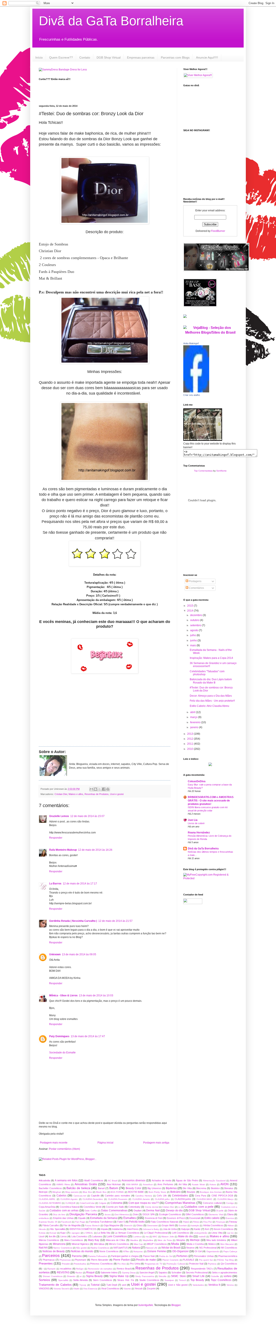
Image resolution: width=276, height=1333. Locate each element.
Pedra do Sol (165, 1256)
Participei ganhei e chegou (125, 1256)
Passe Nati (149, 1256)
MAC (155, 1236)
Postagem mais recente (53, 1142)
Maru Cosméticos (73, 1240)
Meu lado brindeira (216, 1240)
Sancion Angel (147, 1272)
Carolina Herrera (143, 1195)
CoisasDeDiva (196, 781)
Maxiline (134, 1240)
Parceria (77, 1256)
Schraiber (176, 1272)
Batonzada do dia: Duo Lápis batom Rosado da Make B (211, 681)
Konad (53, 1233)
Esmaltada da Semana (103, 1218)
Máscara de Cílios (115, 1240)
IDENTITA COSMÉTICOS (82, 1229)
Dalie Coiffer (91, 1210)
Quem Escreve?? (61, 57)
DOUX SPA (149, 1214)
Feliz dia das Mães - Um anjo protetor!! (212, 700)
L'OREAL (88, 1233)
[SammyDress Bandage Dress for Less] (63, 69)
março (194, 717)
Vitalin (76, 1288)
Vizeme (127, 1288)
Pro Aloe (121, 1264)
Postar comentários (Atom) (64, 1148)
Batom (113, 1188)
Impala (104, 1229)
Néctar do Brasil (171, 1247)
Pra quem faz (206, 1260)
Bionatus (228, 1188)
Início (39, 57)
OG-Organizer (180, 1251)
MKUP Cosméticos (157, 1244)
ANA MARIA (132, 1184)
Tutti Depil (111, 1285)
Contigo (230, 1203)
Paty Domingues (59, 1036)
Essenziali (194, 1218)
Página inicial (105, 1142)
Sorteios (44, 1280)
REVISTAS (63, 1272)
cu (179, 1207)
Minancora (59, 1243)
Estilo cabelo (212, 1218)
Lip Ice (230, 1233)
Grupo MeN (168, 1225)
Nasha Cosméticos (100, 1248)
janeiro (194, 727)
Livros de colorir (196, 823)
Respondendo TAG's (202, 1268)
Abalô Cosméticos (93, 1180)
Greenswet (152, 1225)
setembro (196, 625)
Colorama (116, 1202)
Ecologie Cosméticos (170, 1214)
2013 (190, 733)
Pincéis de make (146, 1259)
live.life (52, 1236)
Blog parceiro (72, 1192)
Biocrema (201, 1188)
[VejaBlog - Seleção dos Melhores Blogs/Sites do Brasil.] (210, 329)
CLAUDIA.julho (162, 1199)
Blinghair (56, 1192)
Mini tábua (99, 1244)
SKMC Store (178, 1276)
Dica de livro (59, 1214)
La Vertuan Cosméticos (127, 1232)
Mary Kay (93, 1240)
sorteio (228, 1276)
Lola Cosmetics (79, 1236)
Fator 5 (121, 1221)
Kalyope (185, 1229)
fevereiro (195, 722)
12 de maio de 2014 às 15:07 (87, 816)
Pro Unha (135, 1263)
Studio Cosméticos (149, 1280)
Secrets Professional (197, 1272)
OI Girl (198, 1251)
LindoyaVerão (200, 1233)
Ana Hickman (114, 1184)
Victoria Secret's (61, 1288)
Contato (84, 57)
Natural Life (151, 1248)
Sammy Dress (129, 1272)
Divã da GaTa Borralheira (111, 21)
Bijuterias (171, 1188)
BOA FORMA (117, 1192)
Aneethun (148, 1184)
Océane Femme (156, 1251)
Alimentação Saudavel (214, 1180)
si (81, 1276)
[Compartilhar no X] (99, 789)
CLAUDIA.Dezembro (93, 1199)
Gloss (139, 1225)
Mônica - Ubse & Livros (63, 995)
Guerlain (183, 1225)
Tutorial (95, 1284)
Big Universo (154, 1188)
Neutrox (190, 1247)
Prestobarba (80, 1264)
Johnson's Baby (151, 1229)
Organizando (212, 1251)
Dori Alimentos (122, 1214)
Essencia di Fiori (153, 1218)
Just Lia (193, 820)
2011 (190, 743)
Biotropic (43, 1192)
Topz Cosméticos (221, 1280)
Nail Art (43, 1247)
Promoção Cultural (175, 1264)
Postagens (194, 581)
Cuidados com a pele (198, 1206)
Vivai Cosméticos (110, 1288)
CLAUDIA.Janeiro (141, 1199)
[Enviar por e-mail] (91, 789)
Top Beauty (197, 1280)
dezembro (196, 615)
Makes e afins (76, 794)
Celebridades (180, 1195)
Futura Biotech (92, 1225)
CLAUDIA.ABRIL (47, 1199)
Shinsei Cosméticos (52, 1276)
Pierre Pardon (121, 1259)
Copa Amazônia (47, 1207)
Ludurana (97, 1236)
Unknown (55, 954)
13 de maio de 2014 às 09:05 (79, 954)
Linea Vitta (217, 1232)
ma (147, 1236)
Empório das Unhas (63, 1218)
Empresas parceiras (140, 57)
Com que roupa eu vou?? (144, 1202)
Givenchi (128, 1225)
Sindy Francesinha (144, 1276)
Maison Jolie (168, 1236)
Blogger (175, 1305)
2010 (190, 748)
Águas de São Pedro (187, 1180)
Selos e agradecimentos (224, 1272)
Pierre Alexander (99, 1259)
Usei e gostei (117, 794)
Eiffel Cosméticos (195, 1214)
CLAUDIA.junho (183, 1199)
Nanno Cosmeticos (62, 1248)
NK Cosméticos (229, 1247)
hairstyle (195, 1225)
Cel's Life (162, 1195)
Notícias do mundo (82, 1251)
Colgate (103, 1203)
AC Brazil (112, 1180)
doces (108, 1214)
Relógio (80, 1269)
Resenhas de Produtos (97, 794)
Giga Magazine (111, 1225)
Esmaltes (129, 1218)
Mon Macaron (227, 1244)
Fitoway (233, 1221)
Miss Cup (138, 1244)
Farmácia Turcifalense (101, 1221)
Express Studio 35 (48, 1222)
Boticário (175, 1191)
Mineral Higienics (80, 1244)
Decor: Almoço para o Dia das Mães (211, 695)
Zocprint (151, 1288)
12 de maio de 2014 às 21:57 (115, 920)
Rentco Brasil (124, 1268)
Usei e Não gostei (178, 1285)
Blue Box (87, 1192)
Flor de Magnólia (72, 1225)
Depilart (138, 1210)
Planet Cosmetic (170, 1260)
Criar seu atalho (191, 395)
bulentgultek (145, 1305)
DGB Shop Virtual (109, 57)
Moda (175, 1243)
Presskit (66, 1264)
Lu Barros (55, 883)
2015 (190, 605)
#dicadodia (44, 1180)
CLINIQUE (70, 1203)
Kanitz (197, 1229)
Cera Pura (200, 1195)
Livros (63, 1236)
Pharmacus (49, 1259)
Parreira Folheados (97, 1256)
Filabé (186, 1222)
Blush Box (101, 1192)
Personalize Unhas (204, 1256)
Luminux (137, 1236)
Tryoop (82, 1285)
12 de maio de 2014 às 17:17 (80, 883)
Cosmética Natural (69, 1207)
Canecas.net (80, 1195)
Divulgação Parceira (83, 1214)
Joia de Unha (170, 1229)
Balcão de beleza (78, 1188)
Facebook (66, 1222)
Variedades (198, 1285)
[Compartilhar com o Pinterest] (108, 789)
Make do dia (185, 1236)
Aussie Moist (198, 1184)
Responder (55, 837)
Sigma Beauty (94, 1276)
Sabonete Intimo (109, 1272)
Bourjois (191, 1192)
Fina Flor (207, 1222)
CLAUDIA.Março (225, 1199)
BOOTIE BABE (136, 1192)
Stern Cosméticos (102, 1280)
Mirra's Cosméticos (119, 1244)
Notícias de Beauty (53, 1251)
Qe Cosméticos (229, 1263)
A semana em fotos (66, 1180)
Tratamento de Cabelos (55, 1284)
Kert (207, 1229)
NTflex (126, 1251)
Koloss (42, 1233)
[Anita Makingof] (196, 391)
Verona (230, 1285)
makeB (202, 1236)
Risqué (90, 1272)
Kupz (63, 1232)
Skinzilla (162, 1276)
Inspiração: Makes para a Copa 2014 (211, 657)
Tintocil (182, 1280)
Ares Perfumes (165, 1184)
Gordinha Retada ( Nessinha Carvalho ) (73, 920)
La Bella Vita (103, 1232)
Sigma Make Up (119, 1276)
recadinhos (66, 1268)
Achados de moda (161, 1180)
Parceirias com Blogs (175, 57)
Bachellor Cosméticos (50, 1188)
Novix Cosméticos (109, 1251)
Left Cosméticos (180, 1232)
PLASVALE (188, 1259)
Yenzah (139, 1288)
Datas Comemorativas (114, 1210)
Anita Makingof (191, 343)
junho (194, 640)
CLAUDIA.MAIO (204, 1199)
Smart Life (198, 1276)
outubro (195, 620)
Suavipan (169, 1280)
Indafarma (117, 1229)
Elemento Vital (216, 1214)
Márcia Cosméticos (49, 1240)
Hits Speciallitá (57, 1229)
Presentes (46, 1263)
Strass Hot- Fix (125, 1280)
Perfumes (182, 1256)
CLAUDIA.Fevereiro (117, 1199)
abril (193, 712)
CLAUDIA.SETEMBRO (50, 1203)
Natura (136, 1247)
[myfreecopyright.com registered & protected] (210, 878)
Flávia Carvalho (50, 1225)
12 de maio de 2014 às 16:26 (95, 849)
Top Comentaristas (203, 471)
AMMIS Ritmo (63, 1184)
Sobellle (215, 1276)
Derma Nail (153, 1210)
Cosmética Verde (92, 1207)
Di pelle (220, 1210)
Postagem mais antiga (156, 1142)
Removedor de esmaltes (100, 1269)
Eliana (230, 1214)
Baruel (101, 1188)
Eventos (230, 1218)
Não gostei (81, 1248)
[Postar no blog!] (95, 789)
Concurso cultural (212, 1203)
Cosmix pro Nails (115, 1207)
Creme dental (151, 1207)
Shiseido (71, 1276)
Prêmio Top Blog (225, 1260)
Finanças (220, 1222)
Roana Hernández (199, 832)
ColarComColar (87, 1203)
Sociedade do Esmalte (62, 1052)
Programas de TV (153, 1264)
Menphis (180, 1240)
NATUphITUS (120, 1247)
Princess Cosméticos (101, 1263)
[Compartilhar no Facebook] (104, 789)
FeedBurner (218, 231)
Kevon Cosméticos (224, 1229)
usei (124, 1285)
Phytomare (80, 1259)
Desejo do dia (174, 1210)
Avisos (212, 1184)
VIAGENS (44, 1288)
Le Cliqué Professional (156, 1232)
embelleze (44, 1218)
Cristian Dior (61, 794)
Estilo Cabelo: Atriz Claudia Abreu (209, 705)
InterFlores (133, 1229)
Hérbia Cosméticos (213, 1225)
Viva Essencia (90, 1288)
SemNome (221, 471)
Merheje (195, 1240)
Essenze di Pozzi (176, 1218)
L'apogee (75, 1233)
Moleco (212, 1244)
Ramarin (51, 1269)
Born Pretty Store (157, 1192)
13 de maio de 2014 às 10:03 (96, 995)
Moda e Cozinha (195, 1244)
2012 (190, 738)
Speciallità (63, 1280)
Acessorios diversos (133, 1180)
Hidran (230, 1225)
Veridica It (214, 1284)
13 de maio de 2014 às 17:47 (88, 1036)
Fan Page (80, 1222)
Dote (135, 1214)
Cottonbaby (134, 1207)
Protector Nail (196, 1263)
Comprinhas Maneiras (180, 1202)
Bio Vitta (187, 1188)
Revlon (78, 1272)
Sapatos (162, 1272)
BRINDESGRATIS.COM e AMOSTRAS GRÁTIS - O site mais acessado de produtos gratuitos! (211, 801)
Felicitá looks (136, 1221)
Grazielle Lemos (59, 816)
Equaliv (82, 1218)
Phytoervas (65, 1260)
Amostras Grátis (86, 1184)
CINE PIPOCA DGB (222, 1195)
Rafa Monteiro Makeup (63, 849)
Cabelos (61, 1195)
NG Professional (207, 1247)
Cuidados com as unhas (64, 1210)
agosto (194, 630)
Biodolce (215, 1188)
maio (193, 645)
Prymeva (212, 1264)
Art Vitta (183, 1184)
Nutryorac (138, 1251)
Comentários (196, 587)
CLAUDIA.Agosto (69, 1199)
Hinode (42, 1229)
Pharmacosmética (227, 1256)
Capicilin (95, 1195)
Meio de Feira (165, 1240)
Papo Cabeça (230, 1251)
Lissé (41, 1236)
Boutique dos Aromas (210, 1192)
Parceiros (51, 1255)
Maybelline (148, 1240)
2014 (190, 610)
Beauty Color (133, 1188)
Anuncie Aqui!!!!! (207, 57)
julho (193, 635)
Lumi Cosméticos (117, 1236)
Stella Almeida (80, 1280)
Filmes (196, 1222)
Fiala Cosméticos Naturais (165, 1221)
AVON (224, 1184)
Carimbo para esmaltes (117, 1195)
